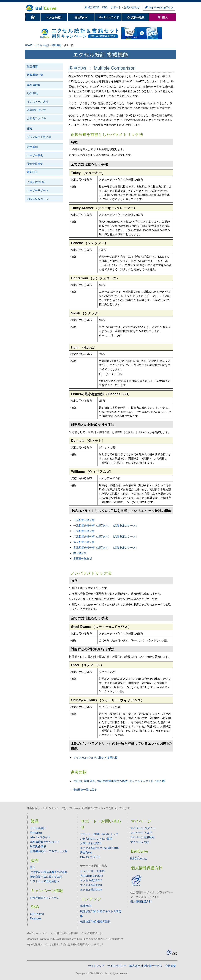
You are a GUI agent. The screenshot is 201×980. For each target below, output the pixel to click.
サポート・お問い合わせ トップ (99, 834)
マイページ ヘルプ (141, 832)
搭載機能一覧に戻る (85, 789)
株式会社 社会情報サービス (145, 965)
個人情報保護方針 (141, 901)
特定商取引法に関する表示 (46, 876)
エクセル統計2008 (91, 889)
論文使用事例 (35, 163)
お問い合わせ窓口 (90, 843)
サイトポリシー (116, 965)
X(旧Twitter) (37, 914)
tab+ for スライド (108, 17)
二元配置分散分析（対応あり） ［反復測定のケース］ (105, 536)
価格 (29, 128)
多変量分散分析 (82, 558)
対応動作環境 (38, 846)
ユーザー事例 (35, 155)
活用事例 (32, 147)
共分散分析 (80, 553)
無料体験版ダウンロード (44, 842)
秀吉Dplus (81, 17)
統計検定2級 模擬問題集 (95, 921)
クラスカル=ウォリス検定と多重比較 (95, 757)
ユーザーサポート (37, 190)
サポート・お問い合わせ (125, 7)
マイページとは (139, 842)
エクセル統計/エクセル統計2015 (99, 848)
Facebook (35, 918)
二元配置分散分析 (84, 531)
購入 (164, 17)
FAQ (104, 7)
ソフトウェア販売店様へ (44, 881)
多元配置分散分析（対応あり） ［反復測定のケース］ (105, 547)
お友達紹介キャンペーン (44, 897)
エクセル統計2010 (91, 885)
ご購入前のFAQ (36, 182)
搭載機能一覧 (35, 75)
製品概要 (32, 66)
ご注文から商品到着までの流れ (48, 872)
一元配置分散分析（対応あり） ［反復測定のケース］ (105, 525)
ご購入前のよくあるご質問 (96, 838)
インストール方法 (37, 101)
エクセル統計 (54, 17)
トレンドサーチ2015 (92, 871)
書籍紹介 (32, 172)
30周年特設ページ (38, 199)
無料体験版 (137, 17)
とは (138, 858)
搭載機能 (56, 45)
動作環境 (32, 93)
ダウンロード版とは (39, 137)
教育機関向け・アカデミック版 (48, 851)
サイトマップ (96, 965)
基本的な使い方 (36, 110)
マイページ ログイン (160, 7)
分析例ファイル (36, 118)
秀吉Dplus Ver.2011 (91, 875)
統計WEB (93, 7)
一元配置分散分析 (84, 520)
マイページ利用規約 (142, 837)
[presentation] (151, 296)
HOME (28, 45)
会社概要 (170, 965)
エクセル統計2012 (91, 880)
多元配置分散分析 (84, 542)
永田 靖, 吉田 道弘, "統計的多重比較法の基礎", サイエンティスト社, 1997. (117, 781)
